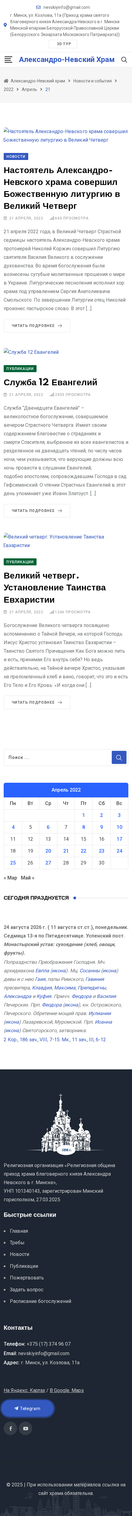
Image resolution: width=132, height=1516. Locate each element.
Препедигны (92, 988)
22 (83, 851)
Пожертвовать (27, 1278)
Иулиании (99, 1013)
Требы (17, 1243)
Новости (19, 1254)
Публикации (24, 1266)
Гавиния (94, 979)
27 (48, 863)
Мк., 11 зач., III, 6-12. (84, 1040)
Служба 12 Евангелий (50, 382)
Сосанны (90, 971)
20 (48, 851)
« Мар (10, 878)
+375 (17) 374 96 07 (49, 1344)
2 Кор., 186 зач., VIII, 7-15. (32, 1040)
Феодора (81, 996)
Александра (17, 996)
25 (13, 863)
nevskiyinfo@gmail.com (67, 7)
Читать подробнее (33, 326)
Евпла (42, 971)
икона (59, 971)
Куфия (44, 996)
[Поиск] (124, 59)
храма (56, 1493)
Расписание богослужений (40, 1301)
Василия (106, 996)
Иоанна (103, 1022)
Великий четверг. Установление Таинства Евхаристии (55, 587)
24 (119, 851)
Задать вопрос (26, 1290)
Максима (65, 988)
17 (119, 839)
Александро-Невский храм (67, 59)
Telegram (29, 1408)
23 (101, 851)
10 (119, 827)
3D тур (64, 44)
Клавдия (42, 988)
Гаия (40, 979)
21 (66, 851)
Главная (19, 1231)
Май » (27, 878)
